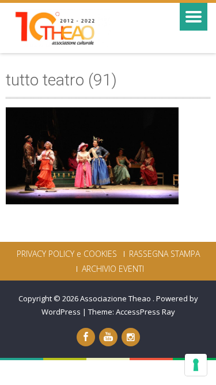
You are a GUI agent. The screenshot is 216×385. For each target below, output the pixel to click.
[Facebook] (86, 337)
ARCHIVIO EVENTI (113, 269)
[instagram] (131, 337)
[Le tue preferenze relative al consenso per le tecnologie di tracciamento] (196, 365)
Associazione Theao (116, 298)
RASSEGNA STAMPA (164, 254)
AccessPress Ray (145, 311)
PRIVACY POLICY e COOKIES (67, 254)
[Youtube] (108, 337)
